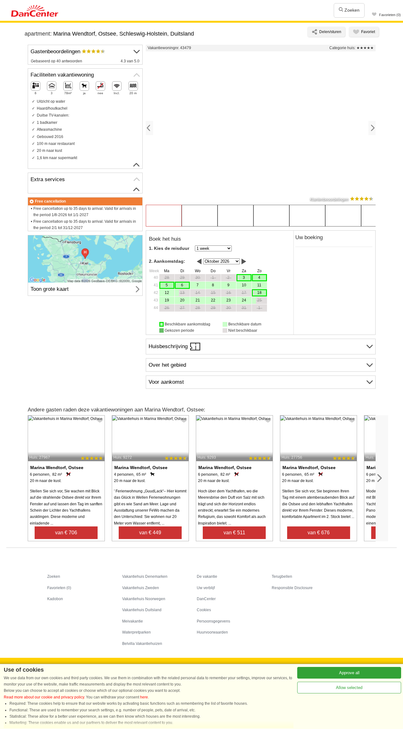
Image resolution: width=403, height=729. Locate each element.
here (144, 697)
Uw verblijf (206, 588)
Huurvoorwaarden (212, 632)
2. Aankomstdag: (167, 261)
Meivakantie (132, 621)
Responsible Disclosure (292, 588)
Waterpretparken (136, 632)
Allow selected (349, 687)
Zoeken (351, 10)
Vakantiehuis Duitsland (142, 610)
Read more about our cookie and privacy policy (44, 697)
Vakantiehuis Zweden (140, 588)
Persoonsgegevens (213, 621)
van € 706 (66, 532)
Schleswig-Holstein (143, 34)
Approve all (349, 672)
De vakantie (207, 576)
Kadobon (55, 599)
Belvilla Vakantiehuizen (142, 643)
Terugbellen (282, 576)
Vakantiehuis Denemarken (144, 576)
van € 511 (234, 532)
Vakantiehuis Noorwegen (143, 599)
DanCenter (206, 599)
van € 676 (319, 532)
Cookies (204, 610)
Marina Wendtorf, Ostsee (84, 34)
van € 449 (150, 532)
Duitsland (182, 34)
